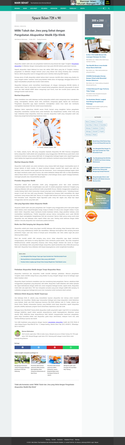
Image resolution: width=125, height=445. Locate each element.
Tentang (48, 439)
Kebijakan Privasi (68, 439)
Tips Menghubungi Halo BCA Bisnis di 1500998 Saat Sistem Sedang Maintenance (102, 160)
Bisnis (25, 8)
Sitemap (77, 439)
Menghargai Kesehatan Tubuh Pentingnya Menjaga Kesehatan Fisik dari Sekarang (22, 368)
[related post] (22, 359)
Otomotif (95, 131)
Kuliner (102, 128)
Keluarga (44, 8)
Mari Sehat (21, 2)
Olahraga (88, 131)
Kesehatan (54, 8)
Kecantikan (103, 125)
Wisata (82, 8)
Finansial (99, 121)
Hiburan (96, 125)
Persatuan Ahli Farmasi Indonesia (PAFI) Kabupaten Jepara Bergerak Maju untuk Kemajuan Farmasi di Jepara (53, 370)
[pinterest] (55, 347)
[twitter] (39, 347)
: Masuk (96, 442)
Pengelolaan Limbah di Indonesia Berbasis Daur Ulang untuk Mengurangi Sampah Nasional (102, 169)
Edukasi (93, 121)
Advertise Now (98, 25)
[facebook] (23, 347)
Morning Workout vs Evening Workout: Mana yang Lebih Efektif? (38, 259)
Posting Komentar (42, 39)
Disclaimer (60, 439)
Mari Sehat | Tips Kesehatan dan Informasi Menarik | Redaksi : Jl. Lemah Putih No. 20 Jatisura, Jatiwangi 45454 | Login (63, 442)
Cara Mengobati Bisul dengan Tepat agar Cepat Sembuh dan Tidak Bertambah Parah (43, 256)
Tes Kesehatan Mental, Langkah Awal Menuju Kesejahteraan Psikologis (96, 102)
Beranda (17, 8)
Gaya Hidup (33, 8)
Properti (63, 8)
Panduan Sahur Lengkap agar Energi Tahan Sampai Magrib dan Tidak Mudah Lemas (43, 262)
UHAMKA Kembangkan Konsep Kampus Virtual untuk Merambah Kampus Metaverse (96, 78)
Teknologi (72, 8)
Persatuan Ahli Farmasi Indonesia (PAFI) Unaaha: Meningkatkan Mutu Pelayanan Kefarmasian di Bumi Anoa (38, 369)
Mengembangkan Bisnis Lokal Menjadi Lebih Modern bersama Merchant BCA (101, 179)
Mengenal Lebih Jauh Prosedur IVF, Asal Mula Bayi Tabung (70, 367)
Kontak (54, 439)
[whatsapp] (71, 347)
